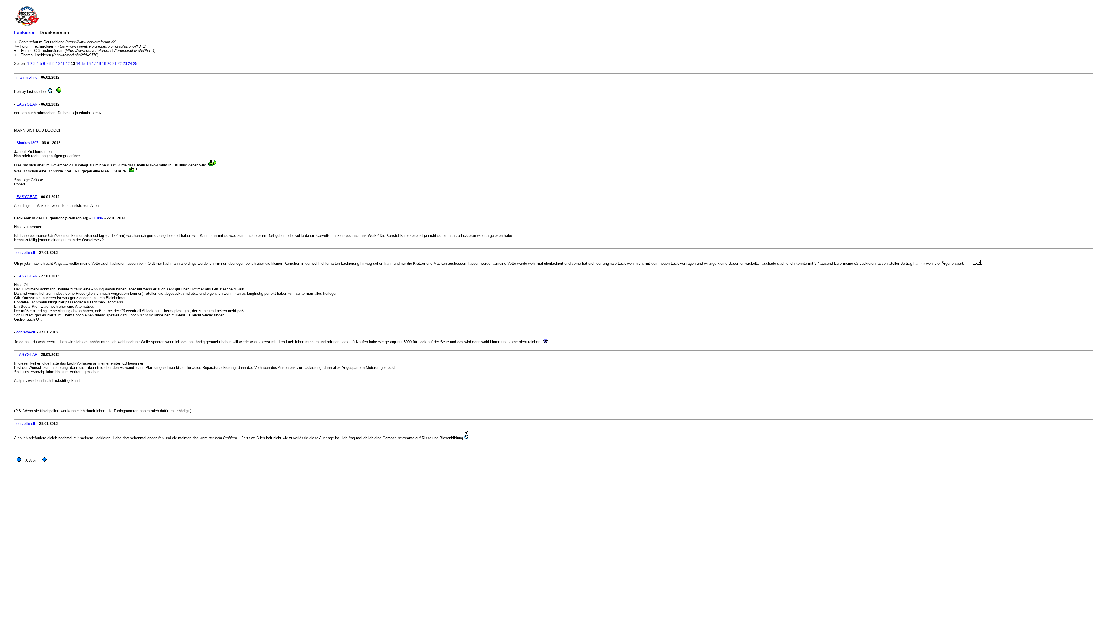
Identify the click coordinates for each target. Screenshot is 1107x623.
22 (120, 63)
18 (99, 63)
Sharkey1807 (27, 143)
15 (83, 63)
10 (58, 63)
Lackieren (25, 32)
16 (88, 63)
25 (135, 63)
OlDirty (97, 218)
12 (68, 63)
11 (63, 63)
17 (94, 63)
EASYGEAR (26, 104)
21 (114, 63)
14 (78, 63)
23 (125, 63)
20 (109, 63)
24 (130, 63)
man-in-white (26, 77)
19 (104, 63)
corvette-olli (26, 252)
